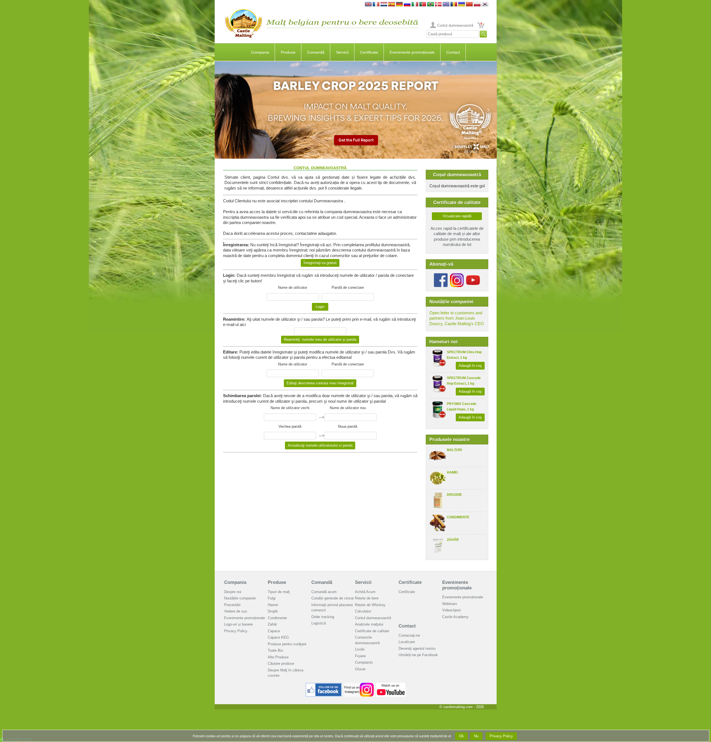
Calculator (363, 611)
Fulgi (272, 598)
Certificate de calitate (372, 631)
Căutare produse (281, 663)
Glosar (360, 669)
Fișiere (360, 656)
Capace (274, 631)
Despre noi (232, 592)
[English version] (368, 4)
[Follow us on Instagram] (456, 275)
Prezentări (232, 605)
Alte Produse (278, 657)
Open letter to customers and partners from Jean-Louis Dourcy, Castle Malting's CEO (456, 318)
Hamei (452, 472)
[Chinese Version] (469, 4)
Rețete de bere (367, 598)
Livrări (360, 649)
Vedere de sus (235, 611)
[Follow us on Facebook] (440, 275)
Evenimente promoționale (412, 52)
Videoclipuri (451, 610)
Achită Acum (365, 592)
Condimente (458, 517)
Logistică (318, 623)
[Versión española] (391, 4)
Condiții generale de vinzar (332, 598)
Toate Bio (275, 650)
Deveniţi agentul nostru (417, 648)
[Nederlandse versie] (383, 4)
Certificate (369, 52)
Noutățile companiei (240, 598)
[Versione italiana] (415, 4)
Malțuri (454, 450)
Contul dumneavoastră (455, 25)
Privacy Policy (235, 631)
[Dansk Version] (438, 4)
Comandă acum (324, 592)
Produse (288, 52)
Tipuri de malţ (279, 592)
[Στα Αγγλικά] (446, 4)
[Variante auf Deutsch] (399, 4)
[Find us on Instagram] (359, 685)
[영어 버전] (485, 4)
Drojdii (273, 611)
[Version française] (376, 4)
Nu (476, 736)
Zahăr (453, 540)
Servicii (342, 52)
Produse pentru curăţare (287, 644)
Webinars (449, 604)
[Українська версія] (461, 4)
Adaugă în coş (470, 365)
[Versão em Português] (422, 4)
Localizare (407, 642)
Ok (461, 736)
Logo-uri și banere (238, 624)
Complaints (364, 662)
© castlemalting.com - (461, 707)
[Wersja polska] (477, 4)
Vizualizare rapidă (457, 216)
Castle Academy (455, 617)
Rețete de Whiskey (370, 605)
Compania (260, 52)
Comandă (315, 52)
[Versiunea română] (453, 4)
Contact (453, 52)
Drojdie (454, 495)
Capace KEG (278, 637)
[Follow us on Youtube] (472, 275)
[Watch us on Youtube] (390, 685)
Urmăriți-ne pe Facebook (418, 655)
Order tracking (322, 617)
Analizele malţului (369, 624)
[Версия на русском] (407, 4)
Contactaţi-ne (409, 635)
